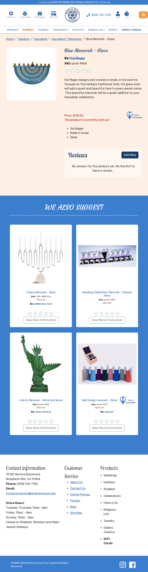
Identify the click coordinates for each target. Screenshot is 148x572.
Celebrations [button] (60, 29)
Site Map (76, 513)
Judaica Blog (24, 17)
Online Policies (80, 494)
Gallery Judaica (109, 530)
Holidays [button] (28, 29)
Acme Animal (43, 412)
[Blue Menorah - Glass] (31, 73)
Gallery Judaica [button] (131, 29)
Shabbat (109, 489)
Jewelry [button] (112, 29)
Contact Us (78, 488)
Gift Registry (40, 17)
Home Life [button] (77, 29)
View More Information (41, 320)
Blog (73, 506)
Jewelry (109, 521)
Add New (130, 155)
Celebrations (112, 496)
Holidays (109, 482)
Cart (127, 15)
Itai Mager (77, 58)
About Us (11, 17)
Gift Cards (53, 17)
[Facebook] (132, 564)
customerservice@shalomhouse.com (31, 493)
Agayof (109, 412)
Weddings (110, 475)
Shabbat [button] (43, 29)
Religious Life (110, 512)
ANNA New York (43, 304)
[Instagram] (122, 564)
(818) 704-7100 (101, 14)
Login (118, 17)
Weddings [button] (12, 29)
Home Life (110, 503)
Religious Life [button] (95, 29)
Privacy (75, 500)
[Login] (118, 13)
